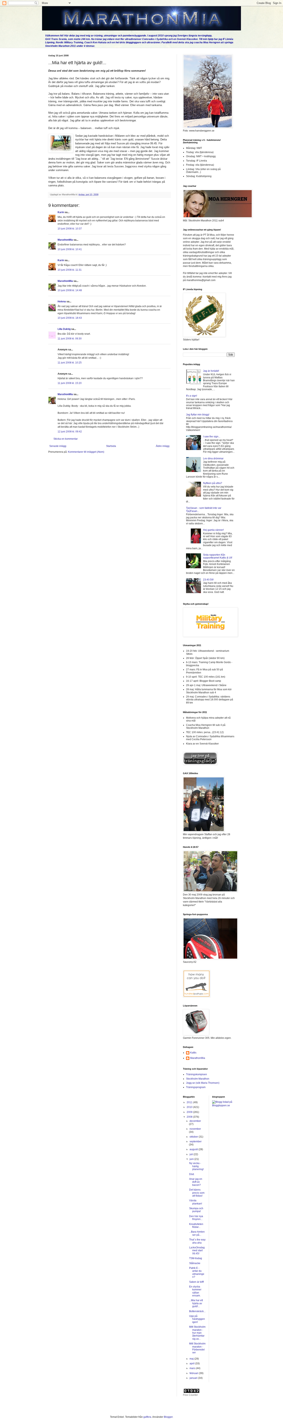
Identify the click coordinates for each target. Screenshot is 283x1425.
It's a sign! (191, 395)
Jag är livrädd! (211, 370)
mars (193, 1368)
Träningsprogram (196, 1087)
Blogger (168, 1416)
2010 (190, 1107)
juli (192, 1154)
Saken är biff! (196, 1281)
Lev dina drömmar (213, 458)
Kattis (193, 1052)
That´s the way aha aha (197, 1241)
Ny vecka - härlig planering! (196, 1166)
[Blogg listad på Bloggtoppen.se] (223, 1105)
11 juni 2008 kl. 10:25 (70, 362)
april (192, 1363)
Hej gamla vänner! (213, 529)
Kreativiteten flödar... (196, 1225)
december (195, 1121)
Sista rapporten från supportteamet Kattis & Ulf (217, 556)
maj (192, 1358)
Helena (62, 301)
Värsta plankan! (195, 1202)
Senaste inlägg (57, 446)
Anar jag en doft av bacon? (195, 1182)
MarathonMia (65, 239)
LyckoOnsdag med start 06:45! (197, 1250)
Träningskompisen (196, 1074)
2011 (190, 1102)
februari (194, 1373)
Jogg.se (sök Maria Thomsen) (202, 1082)
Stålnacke (194, 1263)
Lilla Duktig (64, 329)
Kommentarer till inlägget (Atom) (86, 451)
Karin (61, 212)
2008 (190, 1116)
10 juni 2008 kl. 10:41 (70, 249)
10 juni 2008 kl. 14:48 (70, 290)
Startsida (111, 446)
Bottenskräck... (197, 1311)
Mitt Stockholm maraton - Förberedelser (197, 1348)
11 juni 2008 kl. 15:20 (70, 383)
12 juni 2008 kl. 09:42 (70, 431)
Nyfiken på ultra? (212, 483)
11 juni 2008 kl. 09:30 (70, 338)
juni (192, 1159)
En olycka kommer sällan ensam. (195, 1291)
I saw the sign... (211, 436)
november (195, 1128)
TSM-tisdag (195, 1258)
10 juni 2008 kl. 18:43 (70, 317)
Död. (192, 1174)
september (196, 1141)
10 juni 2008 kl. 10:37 (70, 228)
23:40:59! (208, 579)
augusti (194, 1149)
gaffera (147, 1416)
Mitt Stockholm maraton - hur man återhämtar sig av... (197, 1332)
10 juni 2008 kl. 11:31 (70, 269)
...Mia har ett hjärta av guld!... (196, 1303)
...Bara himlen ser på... (197, 1233)
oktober (194, 1136)
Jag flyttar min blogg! (197, 414)
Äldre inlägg (162, 446)
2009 (190, 1112)
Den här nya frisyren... (196, 1218)
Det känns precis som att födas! (196, 1192)
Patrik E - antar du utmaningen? (196, 1272)
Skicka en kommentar (65, 438)
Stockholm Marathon (197, 1078)
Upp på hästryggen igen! (197, 1319)
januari (194, 1378)
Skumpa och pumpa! (196, 1210)
